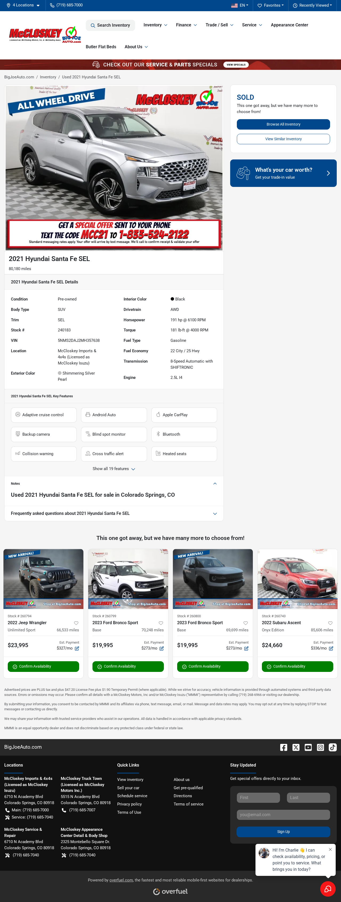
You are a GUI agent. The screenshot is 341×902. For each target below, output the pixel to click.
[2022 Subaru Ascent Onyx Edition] (298, 579)
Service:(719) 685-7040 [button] (32, 817)
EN (242, 5)
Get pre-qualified (188, 787)
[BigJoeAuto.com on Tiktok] (330, 747)
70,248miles (152, 630)
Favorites (272, 5)
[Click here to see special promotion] (170, 64)
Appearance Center (289, 24)
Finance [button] (183, 24)
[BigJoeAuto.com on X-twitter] (294, 747)
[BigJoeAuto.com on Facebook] (281, 747)
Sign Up (283, 831)
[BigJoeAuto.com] (45, 35)
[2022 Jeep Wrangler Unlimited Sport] (43, 579)
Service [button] (249, 24)
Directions (183, 795)
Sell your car (128, 787)
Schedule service (132, 795)
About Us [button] (133, 46)
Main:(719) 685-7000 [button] (30, 810)
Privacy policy (129, 804)
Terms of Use (129, 812)
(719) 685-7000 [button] (69, 5)
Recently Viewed (314, 5)
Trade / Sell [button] (217, 24)
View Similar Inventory (283, 139)
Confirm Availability (35, 666)
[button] (25, 5)
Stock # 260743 (274, 616)
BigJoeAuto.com (19, 77)
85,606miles (322, 630)
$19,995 (102, 645)
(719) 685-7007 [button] (82, 810)
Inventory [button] (153, 24)
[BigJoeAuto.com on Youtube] (306, 747)
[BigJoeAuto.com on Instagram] (318, 747)
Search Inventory (113, 25)
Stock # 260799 (104, 616)
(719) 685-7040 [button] (26, 855)
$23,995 (18, 645)
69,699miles (237, 630)
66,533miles (68, 630)
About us (182, 779)
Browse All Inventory (284, 124)
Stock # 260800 (189, 616)
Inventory (48, 77)
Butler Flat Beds (101, 46)
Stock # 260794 (19, 616)
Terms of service (189, 804)
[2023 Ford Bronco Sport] (128, 579)
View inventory (130, 779)
